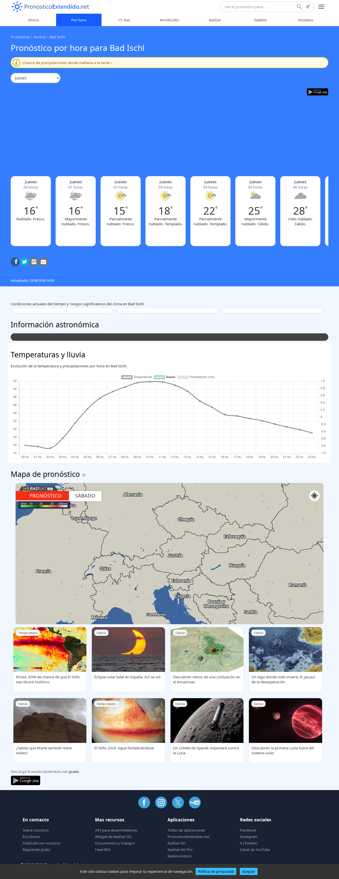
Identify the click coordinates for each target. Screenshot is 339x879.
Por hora (78, 19)
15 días (124, 19)
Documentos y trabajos (115, 843)
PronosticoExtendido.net (188, 836)
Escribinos (31, 836)
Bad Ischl (57, 37)
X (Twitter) (249, 843)
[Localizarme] (308, 7)
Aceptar (248, 871)
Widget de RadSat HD (113, 836)
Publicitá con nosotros (42, 843)
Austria (40, 37)
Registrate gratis (36, 849)
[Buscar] (300, 7)
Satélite (260, 19)
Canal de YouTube (255, 849)
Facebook (248, 830)
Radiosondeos (180, 855)
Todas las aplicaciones (186, 830)
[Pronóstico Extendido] (50, 7)
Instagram (249, 836)
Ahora (33, 19)
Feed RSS (102, 849)
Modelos (305, 19)
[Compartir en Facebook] (15, 261)
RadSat (215, 19)
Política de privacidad (216, 871)
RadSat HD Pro (180, 849)
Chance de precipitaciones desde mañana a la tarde (67, 62)
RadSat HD (177, 843)
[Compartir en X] (24, 261)
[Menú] (321, 7)
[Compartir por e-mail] (43, 261)
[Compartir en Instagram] (34, 261)
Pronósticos (20, 37)
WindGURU (169, 19)
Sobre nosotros (36, 830)
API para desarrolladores (116, 830)
